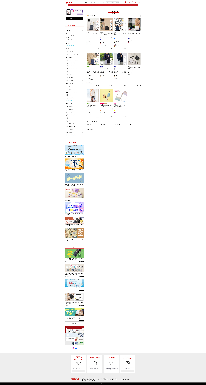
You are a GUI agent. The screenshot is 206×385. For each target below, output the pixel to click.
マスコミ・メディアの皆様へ (91, 380)
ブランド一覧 (68, 30)
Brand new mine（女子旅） (70, 35)
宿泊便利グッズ (71, 112)
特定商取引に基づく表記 (90, 379)
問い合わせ (85, 380)
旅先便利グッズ (71, 109)
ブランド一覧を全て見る (70, 45)
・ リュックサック (117, 124)
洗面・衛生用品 (71, 80)
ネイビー (89, 38)
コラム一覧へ (74, 323)
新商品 (85, 2)
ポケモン (67, 37)
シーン (99, 2)
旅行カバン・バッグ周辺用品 (73, 60)
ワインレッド (117, 45)
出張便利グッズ (71, 123)
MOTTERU (68, 43)
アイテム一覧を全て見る (70, 100)
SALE (103, 2)
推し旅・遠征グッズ (72, 126)
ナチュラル (89, 40)
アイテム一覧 (68, 48)
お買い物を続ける (100, 193)
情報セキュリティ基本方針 (107, 379)
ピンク (89, 112)
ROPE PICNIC (68, 41)
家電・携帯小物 (71, 77)
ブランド (90, 2)
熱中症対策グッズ (71, 129)
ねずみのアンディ (69, 39)
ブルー (116, 38)
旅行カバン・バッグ (72, 57)
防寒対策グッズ (71, 132)
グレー (116, 44)
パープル (89, 78)
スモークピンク (90, 79)
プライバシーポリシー (99, 379)
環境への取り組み (127, 379)
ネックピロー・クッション (73, 68)
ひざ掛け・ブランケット (72, 89)
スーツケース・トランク (72, 51)
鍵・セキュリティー (72, 74)
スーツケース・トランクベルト (73, 54)
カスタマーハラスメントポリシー (118, 379)
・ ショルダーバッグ (131, 124)
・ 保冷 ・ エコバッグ (90, 129)
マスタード (89, 82)
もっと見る (97, 48)
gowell (67, 33)
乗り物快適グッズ (71, 106)
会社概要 (85, 379)
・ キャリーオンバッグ (90, 124)
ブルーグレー (117, 78)
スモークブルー (90, 44)
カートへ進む (107, 193)
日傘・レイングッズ (72, 86)
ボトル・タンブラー (72, 83)
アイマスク (70, 71)
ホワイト (89, 113)
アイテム (95, 2)
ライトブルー (104, 112)
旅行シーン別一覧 (69, 103)
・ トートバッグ (102, 124)
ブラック (89, 41)
